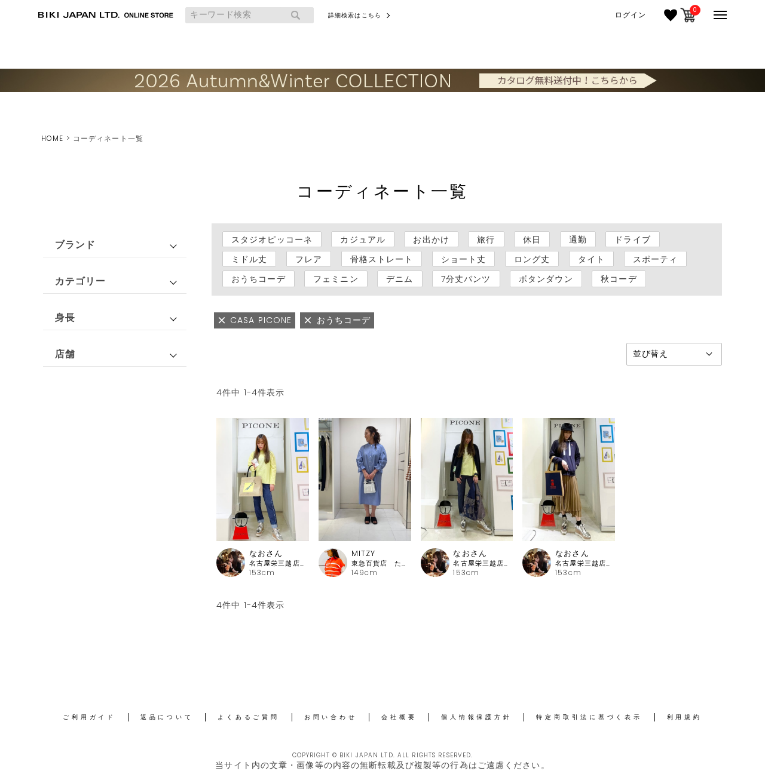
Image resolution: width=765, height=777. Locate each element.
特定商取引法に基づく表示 (589, 717)
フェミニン (336, 279)
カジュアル (362, 239)
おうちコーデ (258, 279)
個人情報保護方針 (476, 717)
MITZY (363, 553)
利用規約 (684, 717)
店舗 (65, 354)
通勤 (578, 239)
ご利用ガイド (89, 717)
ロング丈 (532, 259)
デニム (399, 279)
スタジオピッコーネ (272, 239)
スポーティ (655, 259)
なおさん (266, 553)
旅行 (486, 239)
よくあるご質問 (248, 717)
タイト (591, 259)
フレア (308, 259)
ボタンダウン (546, 279)
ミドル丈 (249, 259)
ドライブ (632, 239)
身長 (65, 317)
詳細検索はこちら (354, 15)
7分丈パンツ (466, 279)
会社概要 (399, 717)
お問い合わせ (330, 717)
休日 (532, 239)
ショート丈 (463, 259)
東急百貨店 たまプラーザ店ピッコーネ (381, 563)
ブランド (75, 244)
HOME (52, 138)
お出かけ (431, 239)
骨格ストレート (382, 259)
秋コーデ (619, 279)
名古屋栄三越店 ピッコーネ (279, 563)
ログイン (630, 15)
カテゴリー (80, 281)
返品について (167, 717)
